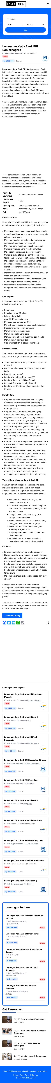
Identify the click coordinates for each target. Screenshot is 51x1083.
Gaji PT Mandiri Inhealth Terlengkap (30, 1056)
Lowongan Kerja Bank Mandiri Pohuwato (23, 820)
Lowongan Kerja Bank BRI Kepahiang (21, 780)
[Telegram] (13, 622)
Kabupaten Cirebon (34, 763)
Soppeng (30, 884)
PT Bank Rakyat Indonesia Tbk (14, 53)
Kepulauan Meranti (34, 700)
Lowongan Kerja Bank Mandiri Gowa (21, 800)
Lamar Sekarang (12, 615)
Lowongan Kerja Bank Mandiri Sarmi (21, 717)
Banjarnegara (31, 53)
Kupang (8, 957)
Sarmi (29, 720)
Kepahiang (30, 783)
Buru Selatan (32, 864)
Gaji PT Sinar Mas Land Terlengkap (29, 1019)
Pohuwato (31, 824)
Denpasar (9, 993)
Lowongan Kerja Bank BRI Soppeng (20, 881)
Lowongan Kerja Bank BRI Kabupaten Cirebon (25, 760)
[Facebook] (4, 622)
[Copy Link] (22, 622)
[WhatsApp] (18, 622)
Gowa (29, 803)
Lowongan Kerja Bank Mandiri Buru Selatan (24, 860)
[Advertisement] (25, 146)
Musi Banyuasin (33, 743)
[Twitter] (9, 622)
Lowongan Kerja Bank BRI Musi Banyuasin (23, 840)
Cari (25, 30)
